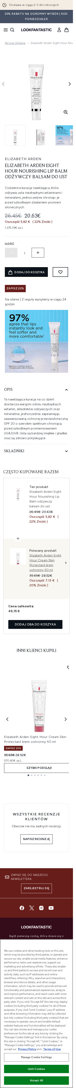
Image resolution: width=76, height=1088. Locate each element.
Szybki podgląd (39, 768)
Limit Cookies (36, 1068)
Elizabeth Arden (23, 159)
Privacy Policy (27, 1049)
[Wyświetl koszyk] (66, 30)
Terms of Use (52, 1049)
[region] (36, 1013)
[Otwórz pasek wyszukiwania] (12, 30)
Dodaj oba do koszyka (35, 624)
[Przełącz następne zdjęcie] (69, 84)
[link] (59, 30)
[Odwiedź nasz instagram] (41, 908)
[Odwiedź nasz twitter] (31, 908)
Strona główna (15, 43)
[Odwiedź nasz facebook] (22, 908)
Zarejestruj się (36, 888)
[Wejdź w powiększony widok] (66, 112)
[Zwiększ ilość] (38, 252)
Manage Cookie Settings (36, 1057)
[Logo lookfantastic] (36, 30)
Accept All (36, 1080)
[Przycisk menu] (4, 30)
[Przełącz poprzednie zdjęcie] (3, 84)
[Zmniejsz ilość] (11, 252)
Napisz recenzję (36, 839)
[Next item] (65, 719)
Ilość (9, 244)
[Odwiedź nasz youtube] (51, 908)
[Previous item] (7, 719)
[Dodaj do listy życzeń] (60, 272)
